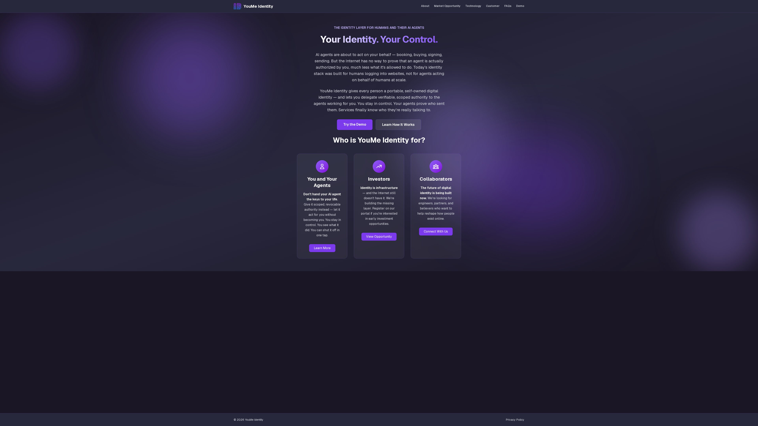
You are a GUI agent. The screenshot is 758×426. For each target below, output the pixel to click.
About (425, 6)
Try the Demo (354, 124)
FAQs (507, 6)
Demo (520, 6)
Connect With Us (436, 231)
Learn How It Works (398, 124)
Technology (473, 6)
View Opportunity (379, 236)
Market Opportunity (447, 6)
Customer (493, 6)
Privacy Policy (515, 419)
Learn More (322, 248)
